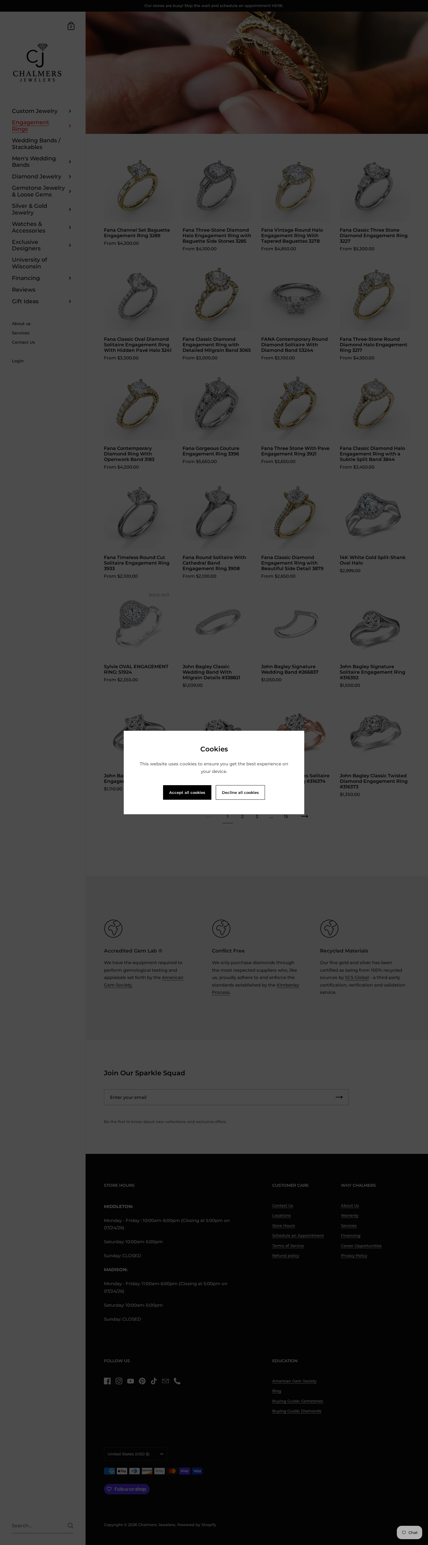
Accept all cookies (187, 792)
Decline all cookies (240, 792)
